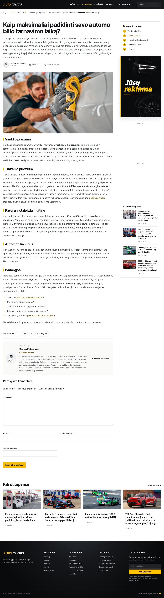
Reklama (72, 560)
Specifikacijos (49, 570)
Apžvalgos (74, 4)
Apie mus (72, 557)
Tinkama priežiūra (133, 35)
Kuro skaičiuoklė (105, 560)
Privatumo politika (75, 564)
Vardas (6, 433)
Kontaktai (72, 574)
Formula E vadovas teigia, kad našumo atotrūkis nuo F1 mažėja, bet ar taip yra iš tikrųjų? (61, 517)
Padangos (129, 49)
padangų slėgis (97, 198)
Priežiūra (98, 4)
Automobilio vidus (133, 44)
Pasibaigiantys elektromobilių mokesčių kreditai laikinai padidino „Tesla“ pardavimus (21, 517)
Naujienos (87, 4)
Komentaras (8, 397)
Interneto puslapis (10, 448)
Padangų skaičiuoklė (106, 557)
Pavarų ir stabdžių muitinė (136, 40)
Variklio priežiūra (132, 31)
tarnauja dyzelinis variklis (30, 297)
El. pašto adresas (66, 433)
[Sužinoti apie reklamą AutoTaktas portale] (140, 86)
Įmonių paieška (104, 570)
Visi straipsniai (154, 485)
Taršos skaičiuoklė (106, 567)
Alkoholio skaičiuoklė (107, 564)
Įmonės (46, 567)
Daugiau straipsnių (100, 358)
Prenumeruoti (145, 572)
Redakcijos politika (76, 567)
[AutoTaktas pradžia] (15, 4)
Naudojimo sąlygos (76, 570)
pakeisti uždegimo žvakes (40, 315)
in (25, 334)
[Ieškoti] (158, 4)
